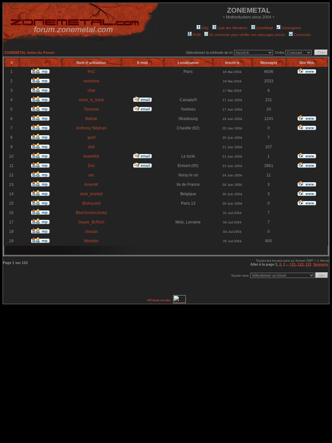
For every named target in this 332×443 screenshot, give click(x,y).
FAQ (204, 28)
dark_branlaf (91, 194)
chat (91, 90)
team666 (91, 156)
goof (91, 137)
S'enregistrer (291, 28)
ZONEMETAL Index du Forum (29, 52)
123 (308, 264)
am (91, 175)
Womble (91, 241)
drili (91, 147)
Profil (196, 35)
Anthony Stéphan (91, 128)
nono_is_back (91, 100)
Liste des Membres (232, 28)
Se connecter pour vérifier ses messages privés (247, 35)
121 (293, 264)
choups (91, 231)
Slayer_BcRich (91, 222)
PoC (91, 71)
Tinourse (91, 109)
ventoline (91, 81)
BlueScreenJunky (91, 212)
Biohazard (91, 203)
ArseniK (91, 184)
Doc (91, 165)
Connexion (302, 35)
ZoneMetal (264, 28)
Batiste (91, 118)
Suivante (320, 264)
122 (300, 264)
